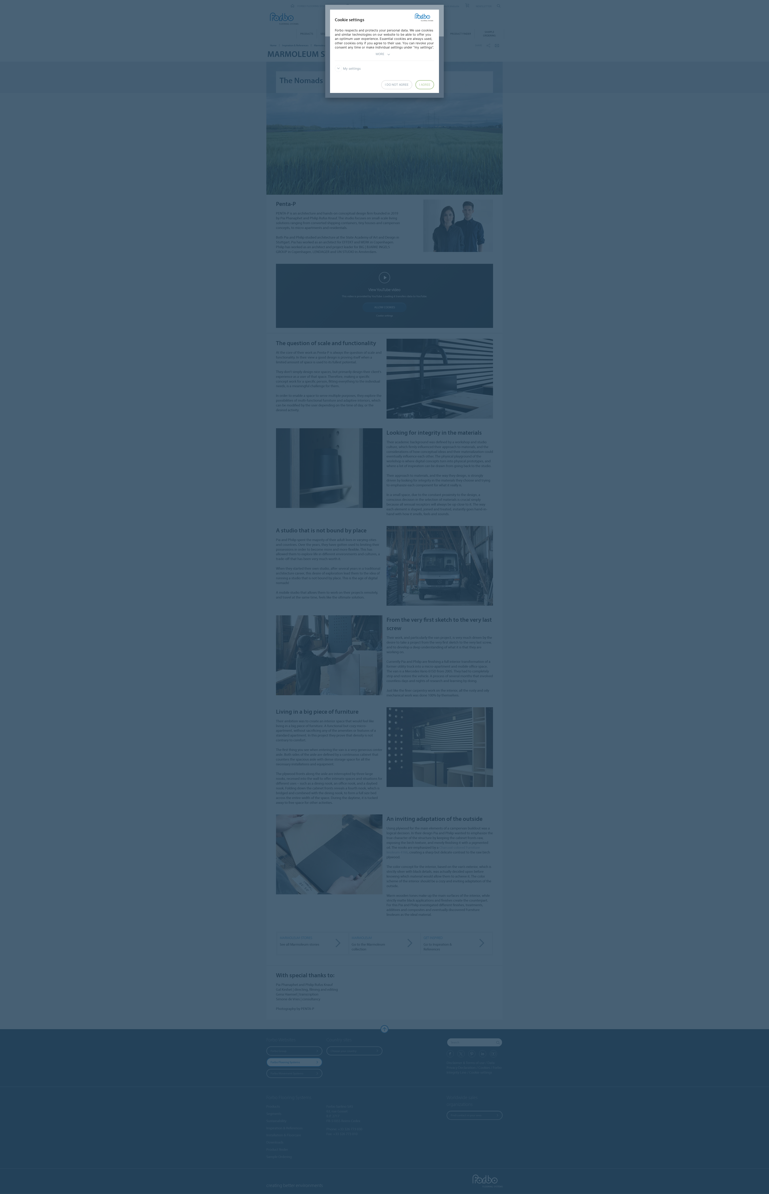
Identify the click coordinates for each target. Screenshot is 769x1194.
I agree (424, 85)
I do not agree (397, 85)
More (380, 54)
